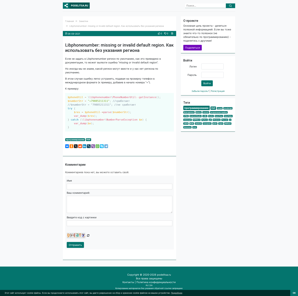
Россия (225, 120)
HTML (186, 116)
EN (151, 285)
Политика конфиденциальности (156, 282)
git (210, 120)
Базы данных (189, 112)
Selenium (187, 127)
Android (198, 123)
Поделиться (192, 47)
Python (204, 120)
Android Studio (195, 116)
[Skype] (102, 146)
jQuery (198, 112)
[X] (76, 146)
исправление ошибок (219, 112)
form (194, 127)
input (221, 123)
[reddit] (80, 146)
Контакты (128, 282)
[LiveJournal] (89, 146)
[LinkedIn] (84, 146)
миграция (187, 120)
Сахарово (207, 123)
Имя (69, 180)
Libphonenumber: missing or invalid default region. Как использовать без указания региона (116, 26)
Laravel (206, 112)
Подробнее (176, 293)
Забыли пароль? (201, 91)
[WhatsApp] (97, 146)
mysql (219, 108)
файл (215, 123)
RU (147, 285)
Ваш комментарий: (78, 192)
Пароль (192, 74)
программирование (75, 139)
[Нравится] (159, 33)
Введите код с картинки (82, 217)
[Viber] (93, 146)
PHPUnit (228, 123)
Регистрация (218, 91)
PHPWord (196, 120)
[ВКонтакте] (67, 146)
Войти (207, 83)
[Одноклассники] (71, 146)
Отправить (75, 244)
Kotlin (211, 116)
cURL (205, 116)
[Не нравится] (165, 33)
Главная (69, 21)
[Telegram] (106, 146)
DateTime (218, 116)
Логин (193, 66)
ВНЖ (191, 123)
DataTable (228, 116)
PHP (88, 139)
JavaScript (228, 108)
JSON (186, 123)
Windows (216, 120)
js (230, 120)
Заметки (83, 21)
